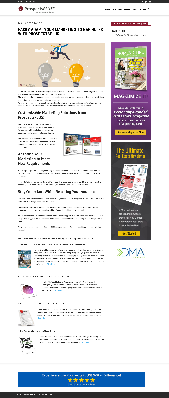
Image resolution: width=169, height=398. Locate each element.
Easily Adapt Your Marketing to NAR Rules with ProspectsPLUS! (60, 31)
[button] (148, 9)
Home (108, 9)
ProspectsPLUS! (121, 9)
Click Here (51, 264)
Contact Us (139, 9)
